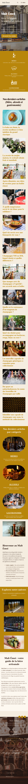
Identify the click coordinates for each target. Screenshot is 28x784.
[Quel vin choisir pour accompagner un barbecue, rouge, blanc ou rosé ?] (14, 329)
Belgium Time (14, 740)
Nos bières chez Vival (14, 742)
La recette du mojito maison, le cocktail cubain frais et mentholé (13, 157)
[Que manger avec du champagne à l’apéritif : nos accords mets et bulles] (14, 278)
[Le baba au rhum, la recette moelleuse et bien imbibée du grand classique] (14, 124)
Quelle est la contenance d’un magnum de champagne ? (13, 309)
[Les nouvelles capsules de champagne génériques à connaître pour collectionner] (14, 355)
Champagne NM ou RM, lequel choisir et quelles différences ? (13, 258)
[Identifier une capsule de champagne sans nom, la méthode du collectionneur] (14, 411)
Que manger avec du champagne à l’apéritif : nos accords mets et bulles (13, 283)
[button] (18, 3)
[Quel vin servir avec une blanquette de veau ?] (14, 229)
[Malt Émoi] (8, 3)
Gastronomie (14, 513)
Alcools (14, 484)
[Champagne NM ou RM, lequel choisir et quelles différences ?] (14, 252)
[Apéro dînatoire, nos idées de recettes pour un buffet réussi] (14, 177)
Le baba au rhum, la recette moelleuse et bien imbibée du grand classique (13, 131)
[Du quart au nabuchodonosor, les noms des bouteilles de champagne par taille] (14, 383)
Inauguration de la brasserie (14, 738)
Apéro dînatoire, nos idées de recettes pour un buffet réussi (13, 183)
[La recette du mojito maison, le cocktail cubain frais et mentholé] (14, 152)
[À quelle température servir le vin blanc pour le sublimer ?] (14, 203)
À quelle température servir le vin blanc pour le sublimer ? (13, 209)
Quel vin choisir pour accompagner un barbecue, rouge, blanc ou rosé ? (14, 335)
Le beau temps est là (14, 743)
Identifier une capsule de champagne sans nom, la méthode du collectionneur (14, 417)
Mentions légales (10, 776)
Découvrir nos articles (9, 36)
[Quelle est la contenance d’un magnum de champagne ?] (14, 304)
